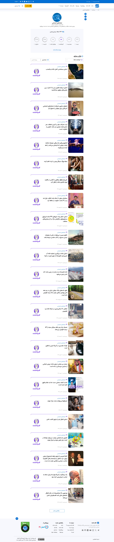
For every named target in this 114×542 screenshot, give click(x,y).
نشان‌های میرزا (71, 530)
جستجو (55, 530)
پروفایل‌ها (82, 6)
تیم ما (72, 532)
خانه (92, 6)
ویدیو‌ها (77, 6)
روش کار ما (88, 1)
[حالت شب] (22, 5)
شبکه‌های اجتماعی (86, 10)
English (16, 1)
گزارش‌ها (67, 6)
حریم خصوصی (96, 539)
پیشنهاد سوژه (54, 532)
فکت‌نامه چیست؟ (96, 1)
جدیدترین (44, 60)
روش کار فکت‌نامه (57, 50)
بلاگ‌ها (55, 527)
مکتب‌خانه (72, 6)
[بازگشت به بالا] (17, 518)
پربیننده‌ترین (34, 60)
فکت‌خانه (88, 6)
